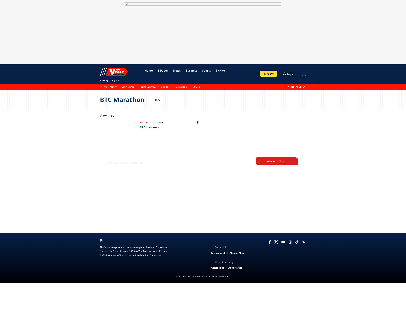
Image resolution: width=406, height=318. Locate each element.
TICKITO (196, 86)
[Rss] (304, 87)
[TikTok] (300, 87)
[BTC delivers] (118, 125)
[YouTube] (293, 87)
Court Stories (128, 86)
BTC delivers (149, 127)
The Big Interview (147, 86)
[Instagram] (296, 87)
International (181, 86)
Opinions (165, 86)
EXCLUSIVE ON (131, 155)
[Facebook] (285, 87)
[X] (289, 87)
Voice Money (110, 86)
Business (145, 122)
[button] (298, 74)
